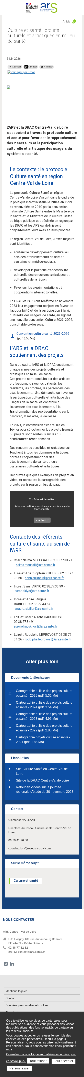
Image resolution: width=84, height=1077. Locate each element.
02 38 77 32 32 (18, 947)
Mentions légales (16, 991)
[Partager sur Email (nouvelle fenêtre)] (21, 72)
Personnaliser (19, 1068)
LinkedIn (12, 964)
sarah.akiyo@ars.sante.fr (32, 591)
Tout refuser (38, 1061)
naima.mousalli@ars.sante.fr (35, 565)
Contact (10, 998)
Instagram (6, 964)
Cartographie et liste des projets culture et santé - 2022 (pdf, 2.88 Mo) (44, 728)
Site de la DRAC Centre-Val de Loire (42, 780)
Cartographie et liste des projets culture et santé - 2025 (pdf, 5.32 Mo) (44, 693)
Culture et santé (26, 881)
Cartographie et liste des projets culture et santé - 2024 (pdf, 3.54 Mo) (44, 705)
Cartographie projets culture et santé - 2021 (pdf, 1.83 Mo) (43, 740)
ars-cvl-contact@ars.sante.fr (26, 951)
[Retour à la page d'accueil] (49, 7)
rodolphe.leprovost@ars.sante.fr (48, 639)
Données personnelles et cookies (27, 1005)
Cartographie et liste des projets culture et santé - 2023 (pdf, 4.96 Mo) (44, 716)
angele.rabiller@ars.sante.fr (34, 609)
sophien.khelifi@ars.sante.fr (44, 578)
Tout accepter (63, 1061)
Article (67, 21)
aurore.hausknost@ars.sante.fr (35, 626)
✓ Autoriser (42, 520)
